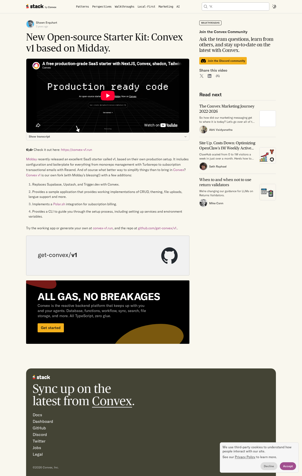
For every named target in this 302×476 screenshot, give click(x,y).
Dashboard (43, 421)
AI (178, 6)
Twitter (39, 441)
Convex (112, 401)
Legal (38, 454)
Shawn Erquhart (46, 22)
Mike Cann (216, 203)
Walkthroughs (124, 6)
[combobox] (238, 6)
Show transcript (39, 136)
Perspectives (102, 6)
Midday (31, 159)
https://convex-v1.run (76, 150)
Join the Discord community (226, 61)
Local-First (146, 6)
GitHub (39, 427)
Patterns (82, 6)
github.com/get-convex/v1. (157, 228)
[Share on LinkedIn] (209, 76)
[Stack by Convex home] (41, 6)
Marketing (166, 6)
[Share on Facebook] (218, 76)
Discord (40, 434)
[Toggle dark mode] (274, 6)
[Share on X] (201, 76)
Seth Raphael (218, 166)
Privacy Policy (245, 457)
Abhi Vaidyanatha (221, 130)
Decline (269, 466)
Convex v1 (33, 175)
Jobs (37, 447)
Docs (37, 414)
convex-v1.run (103, 228)
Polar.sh (59, 204)
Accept (288, 466)
